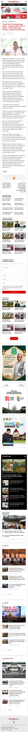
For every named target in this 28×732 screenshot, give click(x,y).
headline (5, 171)
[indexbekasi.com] (14, 1)
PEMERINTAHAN (5, 34)
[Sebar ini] (17, 32)
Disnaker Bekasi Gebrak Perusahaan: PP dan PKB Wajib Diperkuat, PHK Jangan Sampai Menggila (20, 204)
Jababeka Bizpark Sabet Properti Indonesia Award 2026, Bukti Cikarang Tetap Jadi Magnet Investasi (20, 199)
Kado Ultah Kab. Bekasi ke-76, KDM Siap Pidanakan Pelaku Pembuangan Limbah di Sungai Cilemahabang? (7, 252)
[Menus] (2, 1)
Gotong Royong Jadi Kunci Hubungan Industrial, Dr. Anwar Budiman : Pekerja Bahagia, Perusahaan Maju (7, 213)
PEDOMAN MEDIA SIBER (6, 728)
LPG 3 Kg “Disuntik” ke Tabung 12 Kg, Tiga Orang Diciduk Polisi (17, 634)
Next (9, 594)
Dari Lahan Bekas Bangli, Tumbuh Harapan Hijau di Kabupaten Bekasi (6, 199)
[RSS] (14, 178)
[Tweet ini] (19, 32)
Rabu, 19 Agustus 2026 (15, 630)
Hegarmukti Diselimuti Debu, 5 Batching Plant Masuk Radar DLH (17, 641)
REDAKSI (16, 728)
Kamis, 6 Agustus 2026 (15, 573)
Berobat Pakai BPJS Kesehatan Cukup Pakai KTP (13, 536)
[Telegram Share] (22, 32)
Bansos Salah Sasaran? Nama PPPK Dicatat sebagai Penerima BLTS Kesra (17, 627)
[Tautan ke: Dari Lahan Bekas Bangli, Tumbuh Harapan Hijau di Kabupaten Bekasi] (14, 466)
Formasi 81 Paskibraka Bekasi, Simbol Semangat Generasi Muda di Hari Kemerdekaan (20, 252)
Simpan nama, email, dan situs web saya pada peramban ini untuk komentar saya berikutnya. (12, 288)
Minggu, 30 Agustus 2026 (9, 676)
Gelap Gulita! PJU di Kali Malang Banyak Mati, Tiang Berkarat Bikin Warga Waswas (17, 578)
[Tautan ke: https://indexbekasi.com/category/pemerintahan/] (25, 457)
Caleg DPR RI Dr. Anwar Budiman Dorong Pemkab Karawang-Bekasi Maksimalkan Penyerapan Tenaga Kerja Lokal (21, 187)
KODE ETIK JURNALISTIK (6, 729)
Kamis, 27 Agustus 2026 (15, 687)
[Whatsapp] (17, 35)
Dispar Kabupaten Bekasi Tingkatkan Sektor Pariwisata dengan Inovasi (6, 185)
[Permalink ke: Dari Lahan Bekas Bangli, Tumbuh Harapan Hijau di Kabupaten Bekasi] (7, 224)
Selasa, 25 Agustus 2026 (9, 563)
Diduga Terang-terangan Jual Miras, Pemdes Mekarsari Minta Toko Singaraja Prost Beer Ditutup (14, 531)
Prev (5, 594)
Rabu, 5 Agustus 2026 (15, 581)
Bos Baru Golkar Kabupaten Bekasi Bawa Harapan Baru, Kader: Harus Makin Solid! (20, 213)
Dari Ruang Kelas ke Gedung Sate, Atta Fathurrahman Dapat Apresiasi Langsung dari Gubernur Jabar (20, 241)
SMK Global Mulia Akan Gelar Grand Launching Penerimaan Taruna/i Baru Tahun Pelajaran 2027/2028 (20, 208)
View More (14, 338)
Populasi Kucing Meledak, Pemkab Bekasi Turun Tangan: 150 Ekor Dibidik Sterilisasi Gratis (7, 204)
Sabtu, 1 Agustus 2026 (15, 589)
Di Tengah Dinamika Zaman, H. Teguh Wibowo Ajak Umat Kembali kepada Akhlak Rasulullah (19, 229)
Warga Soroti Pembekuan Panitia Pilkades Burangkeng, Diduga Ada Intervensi (17, 570)
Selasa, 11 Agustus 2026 (15, 644)
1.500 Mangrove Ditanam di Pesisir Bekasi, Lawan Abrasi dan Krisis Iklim (7, 241)
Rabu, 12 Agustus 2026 (15, 636)
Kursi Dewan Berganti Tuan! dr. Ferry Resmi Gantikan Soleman (17, 586)
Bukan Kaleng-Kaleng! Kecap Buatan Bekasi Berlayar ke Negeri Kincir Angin (17, 702)
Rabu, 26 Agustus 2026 (9, 621)
